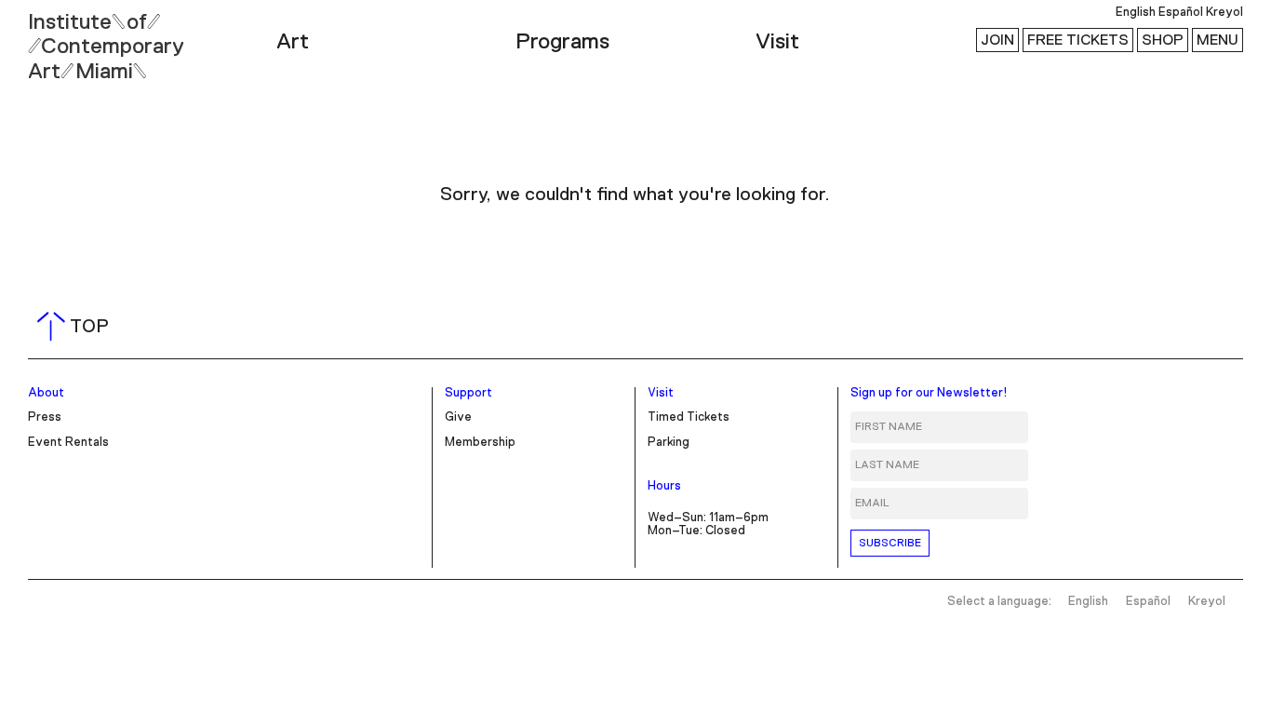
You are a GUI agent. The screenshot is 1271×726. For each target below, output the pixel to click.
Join (997, 40)
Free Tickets (1078, 40)
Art (292, 42)
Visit (777, 42)
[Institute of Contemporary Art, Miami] (57, 38)
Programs (562, 42)
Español (1180, 13)
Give (458, 417)
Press (44, 417)
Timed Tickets (688, 417)
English (1136, 13)
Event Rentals (68, 443)
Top (77, 326)
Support (468, 393)
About (46, 393)
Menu (1217, 40)
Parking (668, 443)
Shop (1163, 40)
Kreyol (1224, 13)
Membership (480, 443)
